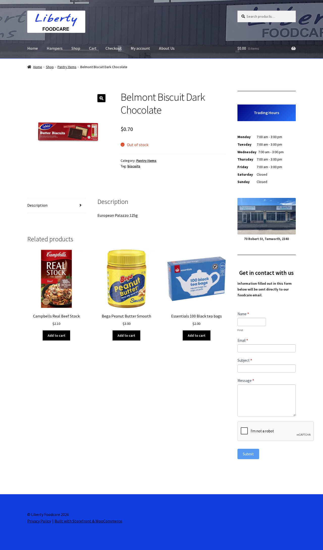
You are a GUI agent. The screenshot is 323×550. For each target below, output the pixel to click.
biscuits (133, 166)
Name (243, 313)
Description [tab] (37, 205)
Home (32, 48)
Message (245, 380)
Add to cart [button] (56, 335)
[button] (101, 98)
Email (242, 340)
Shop (75, 48)
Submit (248, 454)
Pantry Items (67, 67)
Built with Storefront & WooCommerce (88, 520)
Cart (93, 48)
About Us (167, 48)
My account (140, 48)
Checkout (113, 48)
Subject (244, 360)
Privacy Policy (39, 520)
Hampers (55, 48)
